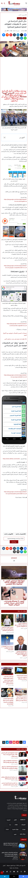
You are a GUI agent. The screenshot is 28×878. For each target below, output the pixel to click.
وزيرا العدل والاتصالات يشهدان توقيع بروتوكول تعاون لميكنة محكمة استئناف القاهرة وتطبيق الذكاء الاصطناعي (8, 680)
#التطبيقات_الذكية (20, 534)
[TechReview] (14, 3)
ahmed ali (23, 30)
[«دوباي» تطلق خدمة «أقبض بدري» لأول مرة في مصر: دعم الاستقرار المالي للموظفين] (7, 620)
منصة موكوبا (12, 867)
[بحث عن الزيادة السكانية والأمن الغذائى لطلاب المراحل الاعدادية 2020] (23, 778)
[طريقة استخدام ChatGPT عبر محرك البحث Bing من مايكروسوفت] (7, 640)
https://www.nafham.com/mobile (11, 458)
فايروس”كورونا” (8, 93)
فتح (4, 137)
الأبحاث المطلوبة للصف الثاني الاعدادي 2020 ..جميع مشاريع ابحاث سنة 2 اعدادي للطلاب (9, 754)
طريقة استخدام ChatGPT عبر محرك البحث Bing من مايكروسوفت (7, 648)
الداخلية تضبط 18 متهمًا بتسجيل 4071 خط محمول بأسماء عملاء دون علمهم (21, 699)
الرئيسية (24, 15)
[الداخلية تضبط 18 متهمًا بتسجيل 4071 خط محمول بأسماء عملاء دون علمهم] (21, 691)
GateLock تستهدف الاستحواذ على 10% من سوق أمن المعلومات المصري (21, 625)
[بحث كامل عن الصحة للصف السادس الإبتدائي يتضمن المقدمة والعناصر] (23, 784)
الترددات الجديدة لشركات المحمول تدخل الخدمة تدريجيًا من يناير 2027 (22, 677)
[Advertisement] (14, 73)
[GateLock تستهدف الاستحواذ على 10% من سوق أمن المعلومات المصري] (21, 618)
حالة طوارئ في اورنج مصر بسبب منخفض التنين (15, 339)
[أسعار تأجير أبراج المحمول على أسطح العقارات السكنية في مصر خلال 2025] (23, 770)
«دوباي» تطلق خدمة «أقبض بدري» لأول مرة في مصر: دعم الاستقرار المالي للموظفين (7, 629)
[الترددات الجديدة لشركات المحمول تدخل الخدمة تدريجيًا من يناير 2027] (21, 670)
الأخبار (20, 15)
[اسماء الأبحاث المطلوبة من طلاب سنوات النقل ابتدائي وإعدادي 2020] (23, 762)
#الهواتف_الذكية (8, 534)
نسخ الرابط (14, 541)
